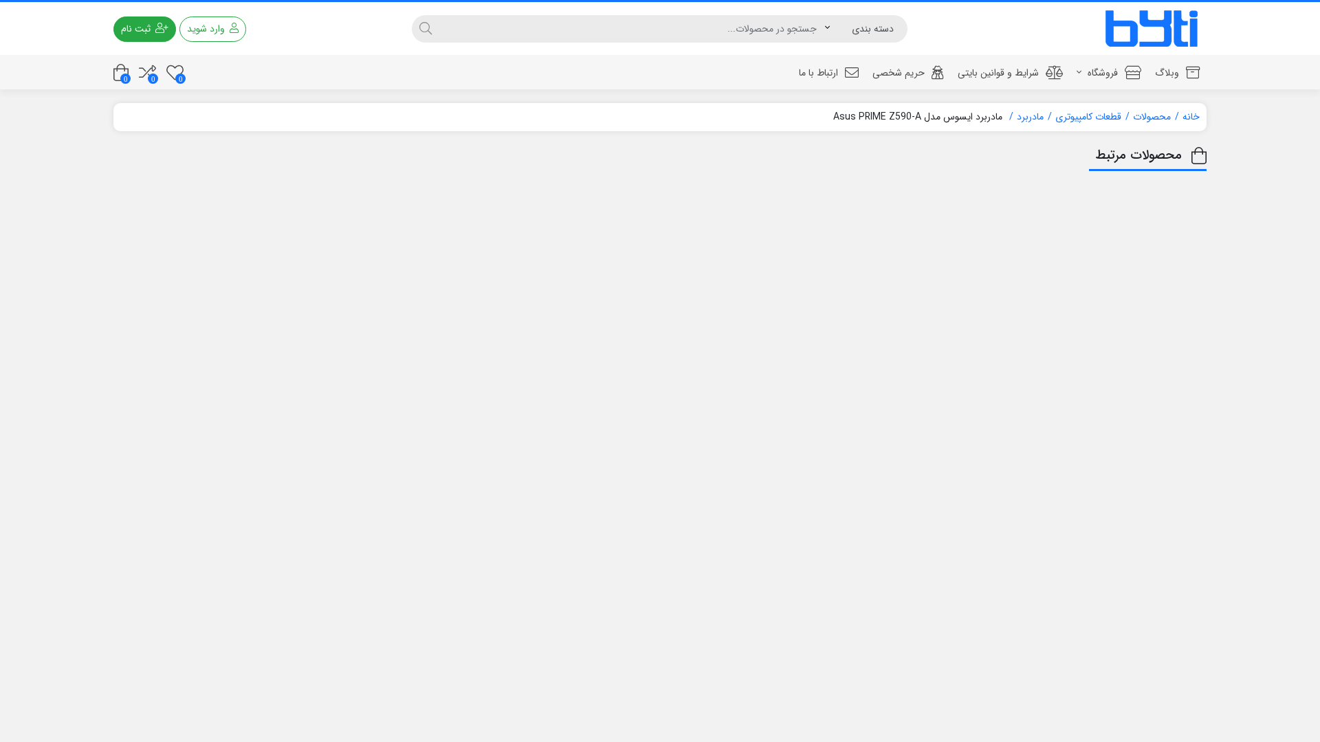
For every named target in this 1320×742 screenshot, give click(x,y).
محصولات (1152, 116)
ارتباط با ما (818, 72)
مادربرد (1030, 116)
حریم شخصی (898, 72)
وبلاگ (1167, 72)
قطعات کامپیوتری (1088, 116)
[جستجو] (425, 29)
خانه (1191, 116)
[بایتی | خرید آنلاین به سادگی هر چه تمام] (1152, 28)
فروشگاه (1101, 72)
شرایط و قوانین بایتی (998, 72)
